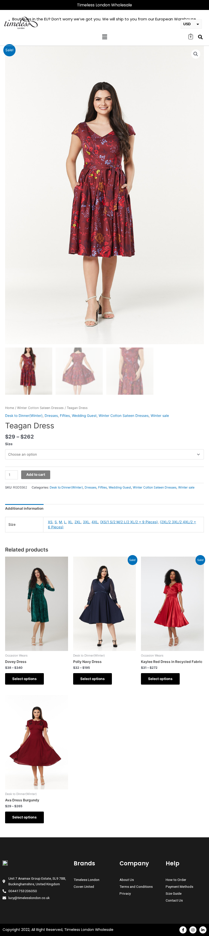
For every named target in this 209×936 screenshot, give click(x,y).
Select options (24, 679)
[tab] (24, 508)
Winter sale (160, 416)
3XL (86, 522)
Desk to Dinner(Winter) (24, 416)
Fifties (65, 416)
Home (9, 408)
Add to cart (35, 474)
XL (70, 522)
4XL (95, 522)
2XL (77, 522)
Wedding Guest (84, 416)
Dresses (51, 416)
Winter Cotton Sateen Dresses (40, 408)
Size (8, 444)
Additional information (24, 508)
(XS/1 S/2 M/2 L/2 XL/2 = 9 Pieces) (129, 522)
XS (50, 522)
